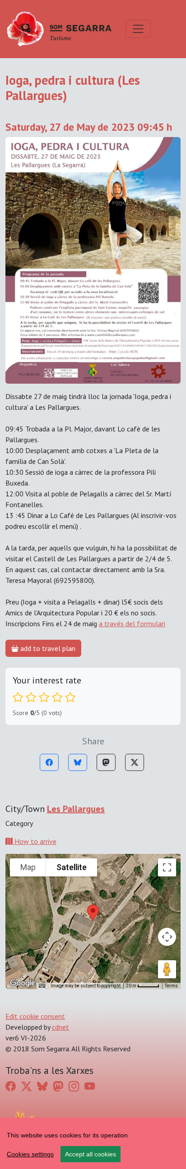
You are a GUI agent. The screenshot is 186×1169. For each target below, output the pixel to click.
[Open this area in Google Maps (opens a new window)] (22, 983)
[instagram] (74, 1086)
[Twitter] (134, 762)
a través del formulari (132, 623)
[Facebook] (49, 762)
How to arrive (34, 841)
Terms (171, 985)
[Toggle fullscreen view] (167, 867)
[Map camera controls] (167, 937)
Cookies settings (30, 1154)
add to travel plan (47, 648)
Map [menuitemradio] (28, 867)
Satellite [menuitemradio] (71, 867)
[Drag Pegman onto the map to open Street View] (167, 969)
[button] (93, 912)
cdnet (60, 1026)
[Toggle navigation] (138, 29)
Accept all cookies (90, 1154)
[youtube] (89, 1086)
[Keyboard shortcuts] (42, 986)
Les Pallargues (76, 809)
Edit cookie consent (35, 1016)
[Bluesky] (77, 762)
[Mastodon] (106, 762)
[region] (93, 1143)
